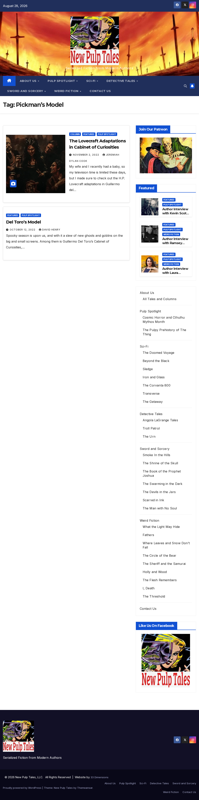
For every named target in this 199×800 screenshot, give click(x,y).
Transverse (151, 393)
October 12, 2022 (23, 229)
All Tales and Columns (159, 299)
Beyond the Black (156, 361)
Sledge (148, 369)
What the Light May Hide (161, 527)
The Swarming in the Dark (162, 484)
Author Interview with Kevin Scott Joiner (175, 213)
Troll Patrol (151, 428)
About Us (29, 81)
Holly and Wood (155, 572)
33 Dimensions (99, 777)
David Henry (51, 229)
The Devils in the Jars (159, 492)
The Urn (149, 436)
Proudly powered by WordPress (22, 787)
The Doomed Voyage (158, 353)
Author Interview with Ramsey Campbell (175, 243)
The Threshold (154, 596)
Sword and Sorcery (25, 91)
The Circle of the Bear (159, 555)
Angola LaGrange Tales (160, 420)
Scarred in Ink (153, 500)
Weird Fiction (66, 91)
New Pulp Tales (63, 787)
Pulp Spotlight (62, 81)
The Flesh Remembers (160, 580)
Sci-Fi (91, 81)
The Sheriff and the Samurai (164, 564)
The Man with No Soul (160, 508)
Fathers (148, 535)
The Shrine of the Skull (160, 463)
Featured (88, 134)
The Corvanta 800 (156, 385)
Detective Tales (121, 81)
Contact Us (100, 91)
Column (75, 134)
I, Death (149, 588)
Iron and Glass (154, 377)
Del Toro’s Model (23, 222)
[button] (185, 86)
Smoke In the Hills (156, 455)
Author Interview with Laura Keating (175, 273)
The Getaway (153, 402)
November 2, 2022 (86, 154)
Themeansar (85, 787)
